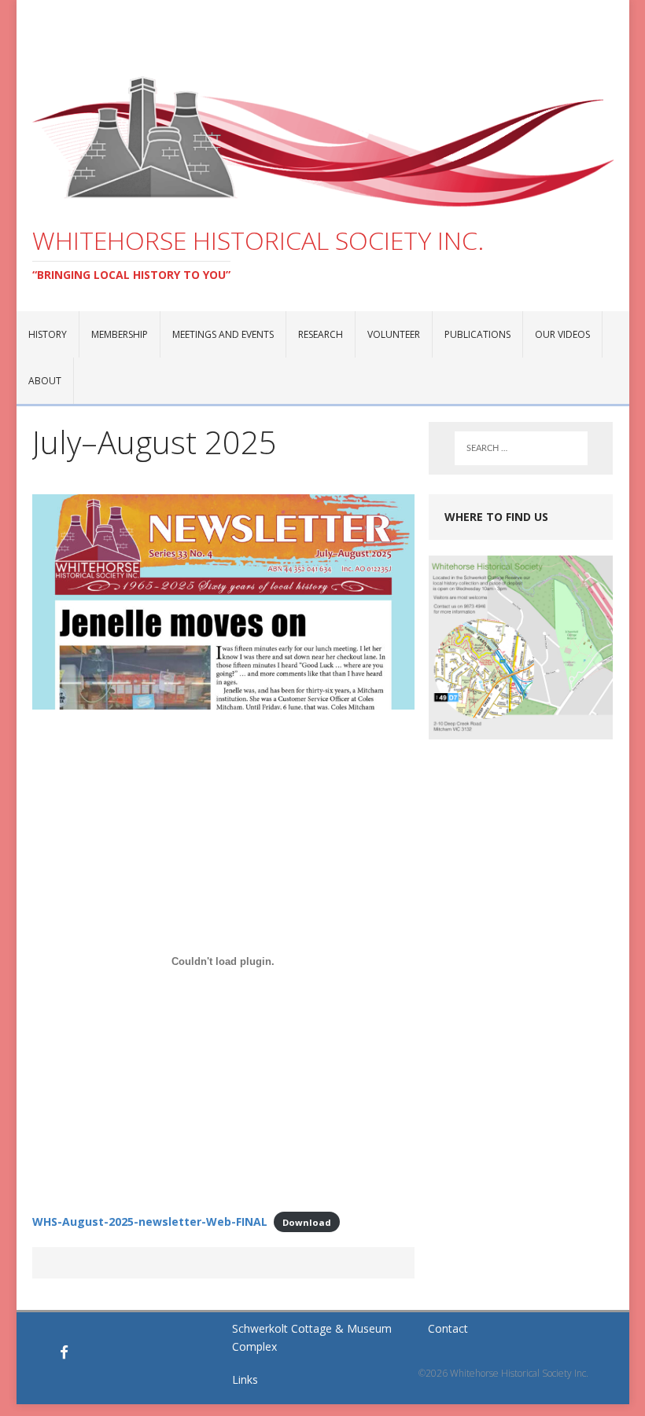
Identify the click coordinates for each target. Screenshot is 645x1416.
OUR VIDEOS (562, 334)
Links (245, 1379)
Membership (119, 334)
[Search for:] (521, 448)
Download (306, 1222)
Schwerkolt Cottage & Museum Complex (312, 1337)
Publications (477, 334)
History (47, 334)
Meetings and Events (223, 334)
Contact (448, 1328)
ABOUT (44, 380)
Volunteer (393, 334)
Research (320, 334)
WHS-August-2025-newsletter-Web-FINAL (149, 1221)
